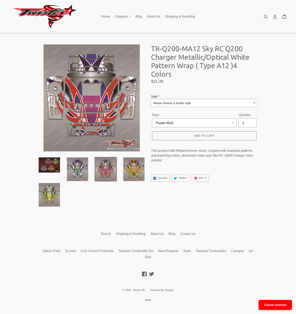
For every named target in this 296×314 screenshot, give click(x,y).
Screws (70, 251)
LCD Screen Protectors (97, 251)
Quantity (244, 115)
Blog (139, 16)
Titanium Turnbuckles (211, 251)
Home (105, 16)
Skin (148, 257)
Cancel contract (275, 305)
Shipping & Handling (180, 16)
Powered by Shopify (162, 290)
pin (251, 251)
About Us (153, 16)
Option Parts (51, 251)
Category (122, 16)
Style (155, 115)
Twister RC (139, 290)
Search (106, 234)
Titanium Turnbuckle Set (136, 251)
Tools (187, 251)
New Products (168, 251)
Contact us (187, 234)
